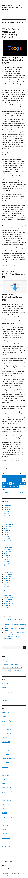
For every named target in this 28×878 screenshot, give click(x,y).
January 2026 (8, 520)
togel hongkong (17, 667)
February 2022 (8, 593)
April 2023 (7, 564)
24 (10, 486)
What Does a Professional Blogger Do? (13, 274)
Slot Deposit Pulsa (7, 700)
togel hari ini (6, 667)
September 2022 (8, 578)
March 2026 (7, 516)
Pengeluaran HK (7, 861)
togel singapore (16, 670)
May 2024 (6, 536)
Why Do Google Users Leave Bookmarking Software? (10, 33)
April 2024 (7, 538)
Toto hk (4, 687)
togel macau (5, 796)
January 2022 (7, 595)
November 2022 (8, 574)
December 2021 (8, 597)
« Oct (6, 492)
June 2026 (7, 509)
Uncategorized (15, 265)
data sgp (5, 661)
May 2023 (6, 561)
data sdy (4, 829)
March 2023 (7, 566)
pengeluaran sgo (8, 664)
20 (21, 483)
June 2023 (7, 559)
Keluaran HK (5, 868)
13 (20, 480)
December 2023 (8, 547)
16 (7, 483)
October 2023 (8, 551)
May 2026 (7, 511)
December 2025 (8, 522)
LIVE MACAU (6, 741)
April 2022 (7, 589)
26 (17, 486)
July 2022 (6, 582)
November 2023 (8, 549)
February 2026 (8, 518)
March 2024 (7, 541)
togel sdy (5, 850)
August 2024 (7, 530)
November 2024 (8, 524)
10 (10, 480)
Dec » (21, 492)
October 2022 (8, 576)
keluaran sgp (13, 661)
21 (24, 483)
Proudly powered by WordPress (11, 875)
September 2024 (8, 528)
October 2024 (8, 526)
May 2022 (6, 586)
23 (7, 486)
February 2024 (8, 543)
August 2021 (7, 605)
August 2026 (7, 505)
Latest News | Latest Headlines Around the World (12, 7)
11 (14, 480)
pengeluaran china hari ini (10, 792)
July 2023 (6, 557)
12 (17, 480)
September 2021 (8, 603)
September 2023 (8, 553)
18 (14, 483)
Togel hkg (5, 683)
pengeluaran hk (6, 733)
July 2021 (6, 607)
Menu (4, 13)
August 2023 (7, 555)
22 (4, 486)
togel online (6, 670)
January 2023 (7, 570)
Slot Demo (5, 865)
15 (3, 483)
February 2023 (8, 568)
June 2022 (7, 584)
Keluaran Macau (7, 696)
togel (16, 664)
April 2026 (7, 513)
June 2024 (7, 534)
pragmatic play (6, 721)
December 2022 (8, 572)
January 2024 (7, 545)
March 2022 (7, 591)
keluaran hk (5, 716)
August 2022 (7, 580)
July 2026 (6, 507)
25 (14, 486)
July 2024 (6, 532)
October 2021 (7, 601)
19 (17, 483)
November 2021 (8, 599)
